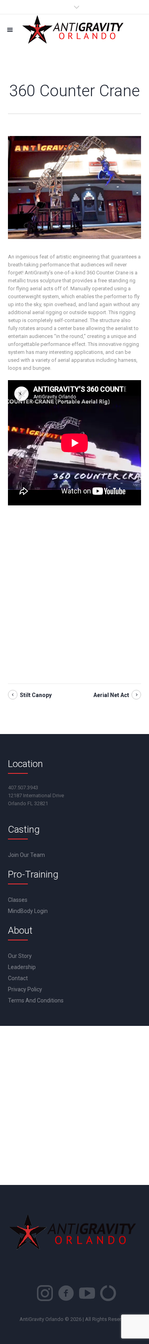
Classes (17, 900)
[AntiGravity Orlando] (74, 29)
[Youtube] (87, 1293)
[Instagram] (45, 1293)
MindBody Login (28, 911)
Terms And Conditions (36, 1000)
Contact (18, 978)
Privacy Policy (25, 989)
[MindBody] (108, 1293)
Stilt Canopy (36, 695)
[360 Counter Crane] (74, 187)
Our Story (20, 956)
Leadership (22, 967)
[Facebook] (66, 1293)
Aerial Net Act (111, 695)
